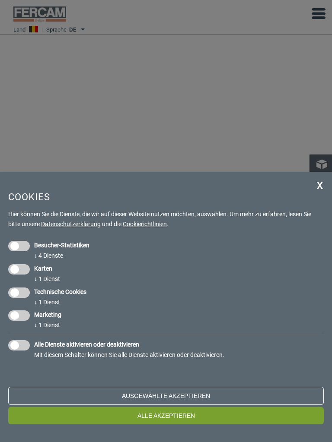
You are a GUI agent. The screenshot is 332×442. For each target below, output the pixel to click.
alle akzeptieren (166, 415)
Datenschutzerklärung (71, 224)
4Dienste (48, 255)
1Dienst (47, 278)
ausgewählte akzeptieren (166, 395)
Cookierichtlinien (145, 224)
